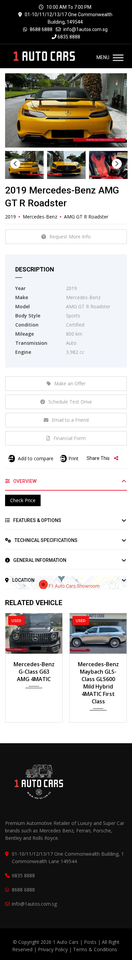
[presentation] (14, 665)
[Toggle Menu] (118, 57)
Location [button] (23, 580)
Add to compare (35, 458)
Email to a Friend (70, 420)
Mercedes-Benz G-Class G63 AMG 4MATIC (34, 671)
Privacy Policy (53, 949)
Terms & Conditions (95, 949)
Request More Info (70, 236)
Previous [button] (15, 164)
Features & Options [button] (36, 520)
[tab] (66, 484)
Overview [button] (24, 481)
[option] (66, 110)
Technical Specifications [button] (46, 540)
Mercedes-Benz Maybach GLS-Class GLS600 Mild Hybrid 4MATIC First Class (98, 682)
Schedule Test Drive (70, 401)
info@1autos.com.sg (85, 29)
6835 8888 (68, 37)
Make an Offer (70, 383)
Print (73, 458)
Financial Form (69, 438)
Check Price (23, 500)
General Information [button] (39, 560)
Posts (91, 942)
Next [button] (117, 164)
